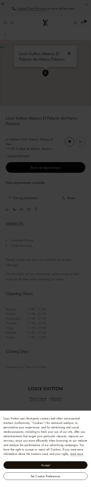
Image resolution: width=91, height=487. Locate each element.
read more (76, 454)
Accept (45, 465)
